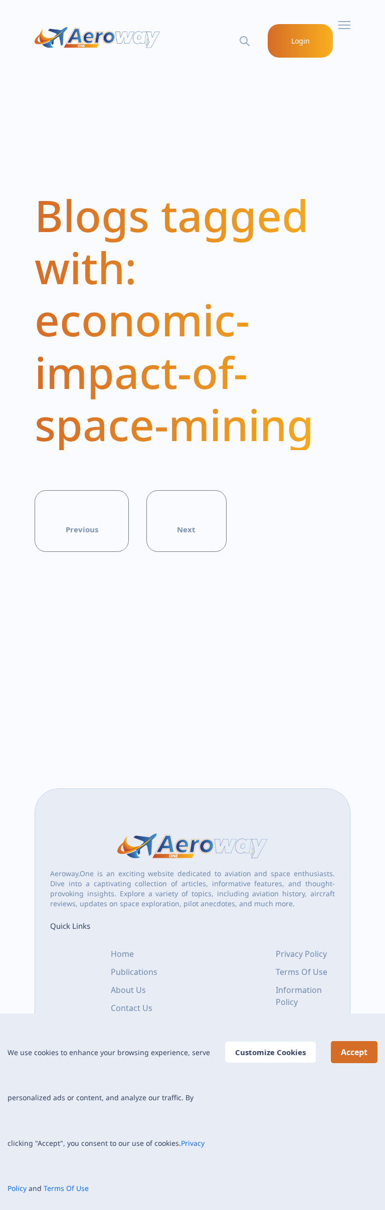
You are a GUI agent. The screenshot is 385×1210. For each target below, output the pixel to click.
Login (300, 41)
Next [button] (186, 529)
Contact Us (131, 1008)
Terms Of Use (66, 1188)
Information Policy (299, 995)
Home (122, 953)
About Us (128, 989)
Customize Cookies (270, 1052)
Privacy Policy (301, 953)
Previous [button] (82, 529)
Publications (134, 971)
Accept (354, 1052)
